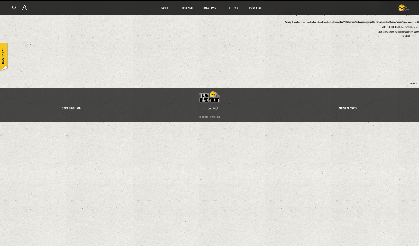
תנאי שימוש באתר (71, 108)
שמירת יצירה (232, 7)
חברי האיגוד (187, 7)
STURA (217, 117)
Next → (405, 36)
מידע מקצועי (255, 7)
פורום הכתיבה (389, 27)
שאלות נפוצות (209, 7)
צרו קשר (164, 7)
